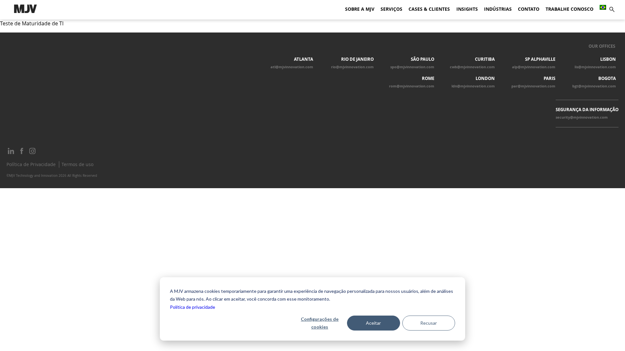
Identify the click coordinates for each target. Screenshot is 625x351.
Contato (528, 9)
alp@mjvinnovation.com (533, 67)
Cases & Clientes (429, 9)
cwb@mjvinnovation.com (472, 67)
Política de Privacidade (31, 164)
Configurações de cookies (320, 323)
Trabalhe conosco (569, 9)
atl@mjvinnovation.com (292, 67)
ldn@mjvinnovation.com (473, 86)
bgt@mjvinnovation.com (594, 86)
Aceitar (373, 323)
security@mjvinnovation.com (582, 117)
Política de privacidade (192, 307)
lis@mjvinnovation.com (595, 67)
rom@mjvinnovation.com (411, 86)
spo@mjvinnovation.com (412, 67)
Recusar (428, 323)
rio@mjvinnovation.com (352, 67)
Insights (467, 9)
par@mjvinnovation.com (533, 86)
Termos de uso (77, 164)
